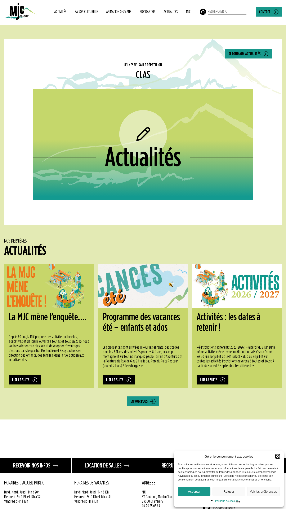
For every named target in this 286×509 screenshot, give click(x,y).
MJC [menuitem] (188, 12)
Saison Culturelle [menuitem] (86, 12)
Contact (265, 12)
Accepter (194, 491)
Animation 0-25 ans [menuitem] (118, 12)
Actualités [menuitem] (171, 12)
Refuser (228, 491)
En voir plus (139, 401)
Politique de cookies (226, 501)
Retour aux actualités (244, 54)
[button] (278, 456)
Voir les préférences (263, 491)
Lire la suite (20, 380)
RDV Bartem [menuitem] (147, 12)
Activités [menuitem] (60, 12)
